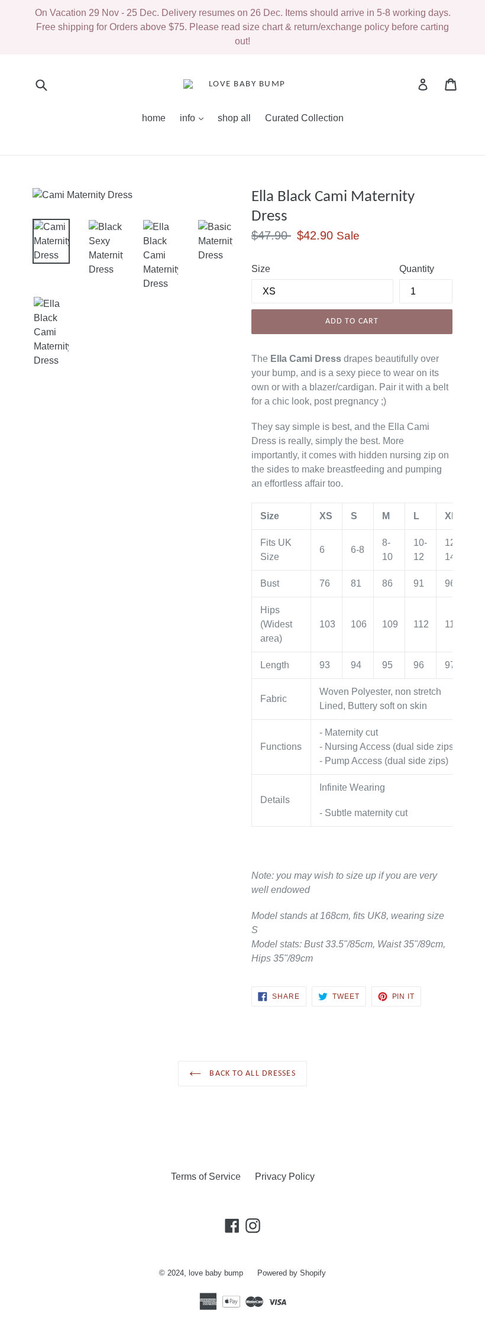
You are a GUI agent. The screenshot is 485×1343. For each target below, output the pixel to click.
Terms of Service (206, 1177)
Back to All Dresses (251, 1073)
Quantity (416, 269)
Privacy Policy (285, 1177)
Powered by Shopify (291, 1272)
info (194, 117)
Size (260, 269)
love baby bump (216, 1272)
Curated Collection (304, 118)
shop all (234, 118)
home (154, 118)
